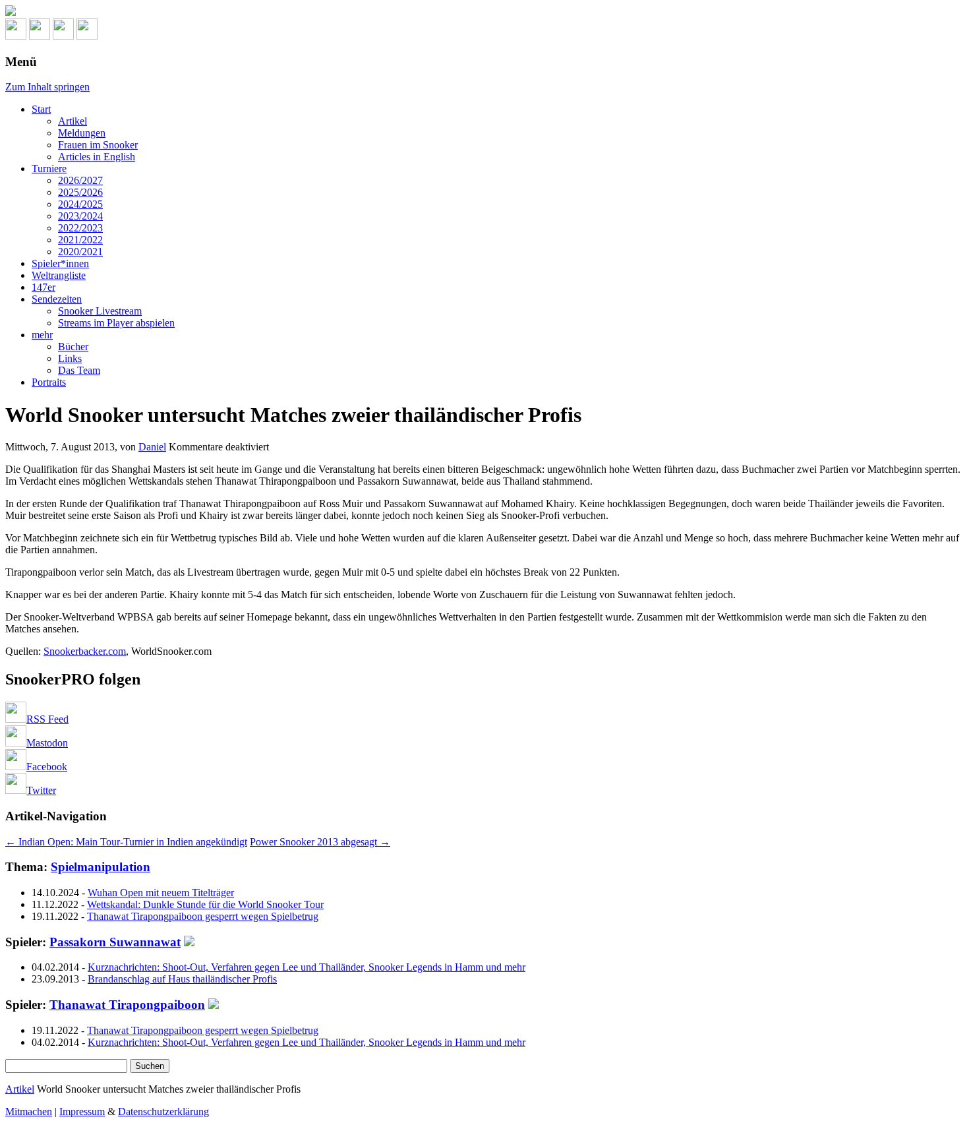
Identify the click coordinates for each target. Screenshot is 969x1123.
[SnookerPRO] (484, 11)
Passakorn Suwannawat (115, 942)
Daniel (152, 446)
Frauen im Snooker (98, 144)
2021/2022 (80, 239)
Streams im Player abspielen (116, 322)
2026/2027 (80, 180)
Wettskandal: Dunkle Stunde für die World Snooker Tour (205, 904)
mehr (42, 334)
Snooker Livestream (100, 311)
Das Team (79, 370)
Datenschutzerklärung (163, 1111)
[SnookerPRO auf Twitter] (87, 36)
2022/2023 (80, 227)
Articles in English (96, 156)
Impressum (82, 1111)
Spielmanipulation (100, 867)
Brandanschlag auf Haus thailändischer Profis (182, 979)
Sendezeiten (57, 299)
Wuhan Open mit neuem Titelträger (161, 892)
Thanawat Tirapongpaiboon (127, 1005)
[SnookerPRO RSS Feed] (15, 36)
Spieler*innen (60, 263)
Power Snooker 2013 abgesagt (320, 841)
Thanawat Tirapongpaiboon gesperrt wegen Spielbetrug (202, 916)
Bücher (73, 346)
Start (41, 109)
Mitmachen (28, 1111)
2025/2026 (80, 192)
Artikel (72, 121)
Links (70, 358)
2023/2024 (80, 216)
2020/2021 (80, 251)
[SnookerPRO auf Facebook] (63, 36)
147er (43, 287)
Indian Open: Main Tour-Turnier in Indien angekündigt (126, 841)
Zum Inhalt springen (47, 86)
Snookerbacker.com (85, 651)
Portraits (49, 382)
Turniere (49, 168)
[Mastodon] (39, 36)
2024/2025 (80, 204)
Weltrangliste (59, 275)
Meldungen (81, 132)
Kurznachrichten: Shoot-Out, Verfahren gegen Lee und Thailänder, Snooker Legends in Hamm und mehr (306, 967)
